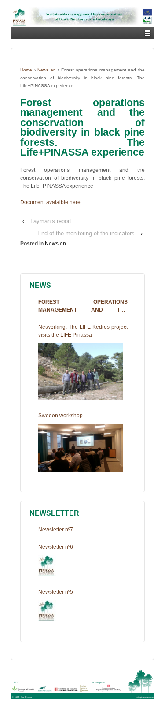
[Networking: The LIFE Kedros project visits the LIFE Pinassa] (80, 371)
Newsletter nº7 (55, 530)
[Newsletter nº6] (47, 565)
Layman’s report (50, 221)
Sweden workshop (60, 415)
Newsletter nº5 (55, 592)
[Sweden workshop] (80, 448)
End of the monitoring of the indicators (86, 233)
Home (26, 69)
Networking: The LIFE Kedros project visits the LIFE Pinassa (83, 331)
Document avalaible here (50, 202)
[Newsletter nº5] (47, 610)
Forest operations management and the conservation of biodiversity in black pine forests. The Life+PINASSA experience (83, 306)
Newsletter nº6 (55, 547)
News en (46, 69)
